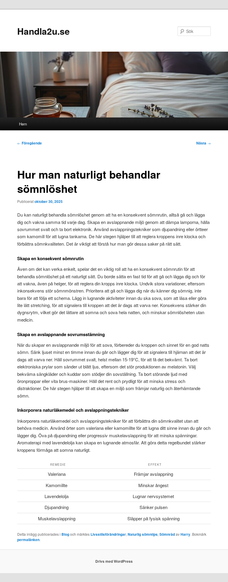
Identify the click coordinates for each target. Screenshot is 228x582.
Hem (23, 124)
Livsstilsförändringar (108, 534)
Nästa (203, 143)
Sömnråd (167, 534)
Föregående (29, 143)
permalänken (28, 539)
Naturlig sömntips (143, 534)
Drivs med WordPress (114, 561)
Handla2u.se (43, 31)
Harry (185, 534)
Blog (65, 534)
